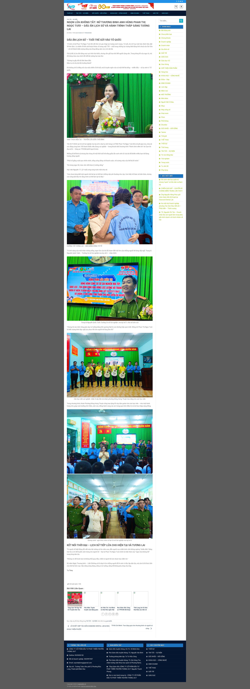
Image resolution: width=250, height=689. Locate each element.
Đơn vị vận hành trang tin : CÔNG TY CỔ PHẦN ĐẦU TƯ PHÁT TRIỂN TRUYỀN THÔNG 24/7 (124, 676)
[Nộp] (181, 21)
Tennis (163, 132)
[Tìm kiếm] (176, 6)
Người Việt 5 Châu (167, 102)
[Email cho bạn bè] (109, 614)
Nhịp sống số (165, 110)
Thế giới (164, 136)
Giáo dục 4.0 (165, 61)
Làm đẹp (164, 87)
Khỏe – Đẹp (165, 79)
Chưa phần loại (166, 34)
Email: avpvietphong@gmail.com (80, 663)
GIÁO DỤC (165, 13)
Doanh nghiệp (166, 42)
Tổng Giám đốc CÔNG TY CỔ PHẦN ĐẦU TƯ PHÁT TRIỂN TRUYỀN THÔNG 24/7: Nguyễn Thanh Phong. (124, 669)
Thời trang (164, 147)
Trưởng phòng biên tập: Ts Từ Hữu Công (123, 656)
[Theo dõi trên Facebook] (176, 1)
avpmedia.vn (82, 684)
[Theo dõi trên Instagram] (178, 1)
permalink (109, 621)
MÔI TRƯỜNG (166, 94)
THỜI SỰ (69, 13)
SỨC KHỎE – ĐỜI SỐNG (99, 13)
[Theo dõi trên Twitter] (180, 1)
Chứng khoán (166, 38)
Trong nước (165, 162)
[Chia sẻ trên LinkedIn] (116, 614)
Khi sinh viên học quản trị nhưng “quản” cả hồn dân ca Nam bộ (170, 182)
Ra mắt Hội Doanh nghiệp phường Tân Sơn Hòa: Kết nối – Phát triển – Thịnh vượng (170, 205)
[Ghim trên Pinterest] (113, 614)
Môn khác (164, 98)
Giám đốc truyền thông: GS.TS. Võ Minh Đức (124, 649)
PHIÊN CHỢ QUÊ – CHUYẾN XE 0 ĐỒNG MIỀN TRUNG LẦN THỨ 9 (171, 189)
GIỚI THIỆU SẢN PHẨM (169, 68)
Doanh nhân (165, 45)
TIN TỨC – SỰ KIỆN (82, 13)
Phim (163, 117)
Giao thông (165, 64)
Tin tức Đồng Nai (167, 155)
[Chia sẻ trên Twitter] (106, 614)
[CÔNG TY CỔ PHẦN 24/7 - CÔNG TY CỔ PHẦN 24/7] (71, 6)
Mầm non (164, 91)
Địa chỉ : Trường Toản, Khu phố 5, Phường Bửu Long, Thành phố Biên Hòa (84, 668)
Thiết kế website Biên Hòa (88, 686)
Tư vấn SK (164, 166)
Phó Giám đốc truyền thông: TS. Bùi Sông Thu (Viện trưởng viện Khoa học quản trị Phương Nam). (124, 661)
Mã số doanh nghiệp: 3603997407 (81, 659)
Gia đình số (165, 49)
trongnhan (88, 33)
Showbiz (164, 125)
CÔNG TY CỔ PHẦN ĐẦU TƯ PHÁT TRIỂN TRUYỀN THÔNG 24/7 (85, 650)
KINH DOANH (135, 13)
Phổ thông (164, 121)
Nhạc (163, 106)
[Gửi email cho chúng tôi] (182, 1)
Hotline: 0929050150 (76, 655)
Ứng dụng (164, 170)
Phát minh (164, 113)
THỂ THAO (145, 13)
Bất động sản (166, 30)
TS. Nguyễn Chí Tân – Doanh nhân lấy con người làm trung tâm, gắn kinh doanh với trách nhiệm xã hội (171, 216)
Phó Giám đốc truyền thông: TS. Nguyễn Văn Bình (126, 653)
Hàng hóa (164, 72)
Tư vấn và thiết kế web (74, 686)
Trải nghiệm (165, 159)
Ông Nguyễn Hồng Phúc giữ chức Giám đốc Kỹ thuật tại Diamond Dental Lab (169, 197)
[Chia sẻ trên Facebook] (102, 614)
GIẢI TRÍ (155, 13)
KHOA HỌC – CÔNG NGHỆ (118, 13)
